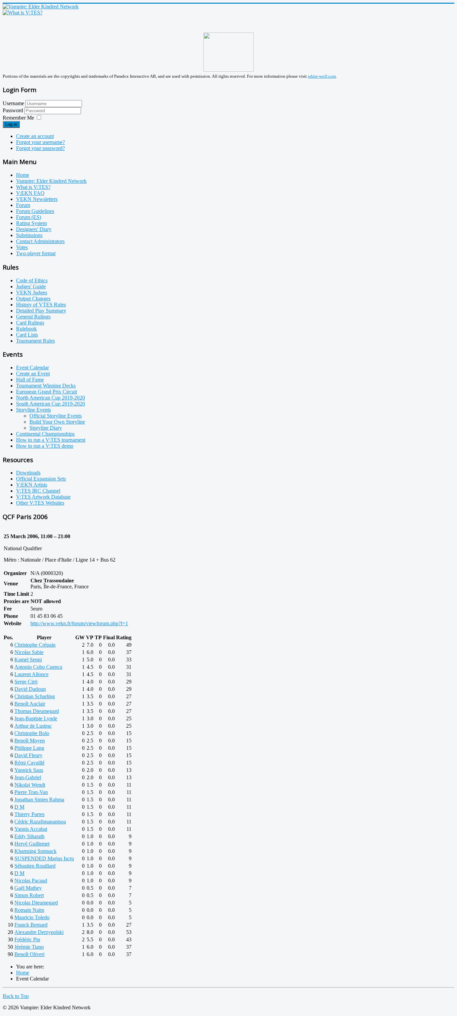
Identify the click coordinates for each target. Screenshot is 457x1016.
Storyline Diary (45, 428)
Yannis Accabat (30, 829)
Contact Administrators (40, 241)
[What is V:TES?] (22, 12)
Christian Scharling (34, 696)
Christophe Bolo (31, 733)
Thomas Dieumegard (36, 711)
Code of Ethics (32, 280)
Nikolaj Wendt (29, 785)
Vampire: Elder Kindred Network (51, 181)
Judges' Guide (31, 286)
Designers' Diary (34, 229)
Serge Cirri (25, 681)
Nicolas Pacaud (30, 880)
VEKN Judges (31, 292)
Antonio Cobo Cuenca (38, 667)
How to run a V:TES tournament (50, 440)
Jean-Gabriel (27, 777)
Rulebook (26, 329)
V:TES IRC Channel (38, 491)
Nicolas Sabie (28, 652)
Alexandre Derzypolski (39, 932)
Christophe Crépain (35, 645)
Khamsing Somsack (35, 851)
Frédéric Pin (27, 939)
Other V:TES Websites (40, 503)
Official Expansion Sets (41, 479)
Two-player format (36, 253)
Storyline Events (33, 410)
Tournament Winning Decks (46, 385)
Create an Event (33, 373)
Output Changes (33, 298)
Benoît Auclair (29, 704)
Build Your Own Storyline (57, 422)
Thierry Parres (29, 814)
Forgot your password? (40, 148)
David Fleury (28, 755)
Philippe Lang (29, 748)
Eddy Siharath (29, 836)
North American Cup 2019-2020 (50, 398)
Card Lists (27, 335)
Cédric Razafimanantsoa (40, 821)
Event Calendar (32, 367)
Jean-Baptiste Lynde (35, 718)
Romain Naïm (29, 910)
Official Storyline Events (55, 416)
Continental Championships (45, 434)
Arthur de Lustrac (33, 726)
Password (13, 110)
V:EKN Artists (31, 485)
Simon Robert (29, 895)
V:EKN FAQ (30, 193)
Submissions (29, 235)
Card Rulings (30, 322)
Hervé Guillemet (32, 844)
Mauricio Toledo (32, 917)
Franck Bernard (31, 925)
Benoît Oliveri (29, 954)
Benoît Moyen (29, 740)
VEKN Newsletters (37, 199)
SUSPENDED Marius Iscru (44, 858)
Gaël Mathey (28, 888)
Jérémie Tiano (29, 947)
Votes (22, 247)
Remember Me (18, 118)
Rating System (31, 223)
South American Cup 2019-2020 (50, 404)
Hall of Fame (30, 379)
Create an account (35, 136)
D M (19, 807)
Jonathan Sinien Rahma (39, 799)
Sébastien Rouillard (35, 866)
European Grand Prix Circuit (46, 391)
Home (22, 175)
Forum (23, 205)
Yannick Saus (28, 770)
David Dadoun (30, 689)
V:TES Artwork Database (43, 497)
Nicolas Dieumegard (36, 902)
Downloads (28, 473)
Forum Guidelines (35, 211)
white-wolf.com (322, 76)
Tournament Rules (35, 341)
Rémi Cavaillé (29, 763)
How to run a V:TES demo (44, 446)
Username (13, 103)
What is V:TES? (33, 187)
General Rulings (33, 316)
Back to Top (16, 996)
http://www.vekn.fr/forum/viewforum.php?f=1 (79, 623)
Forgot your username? (40, 142)
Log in (11, 124)
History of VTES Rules (41, 304)
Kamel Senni (28, 659)
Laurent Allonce (31, 674)
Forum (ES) (28, 217)
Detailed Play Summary (41, 310)
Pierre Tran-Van (31, 792)
